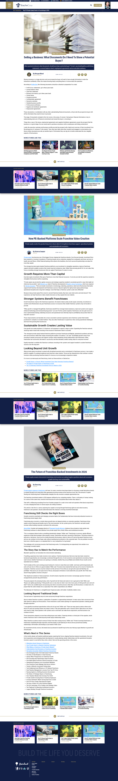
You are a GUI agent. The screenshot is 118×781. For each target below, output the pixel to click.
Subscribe (97, 5)
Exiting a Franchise (35, 774)
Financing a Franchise (34, 767)
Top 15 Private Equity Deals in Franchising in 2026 (36, 10)
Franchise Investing (59, 235)
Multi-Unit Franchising (59, 53)
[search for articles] (92, 5)
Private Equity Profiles (34, 764)
